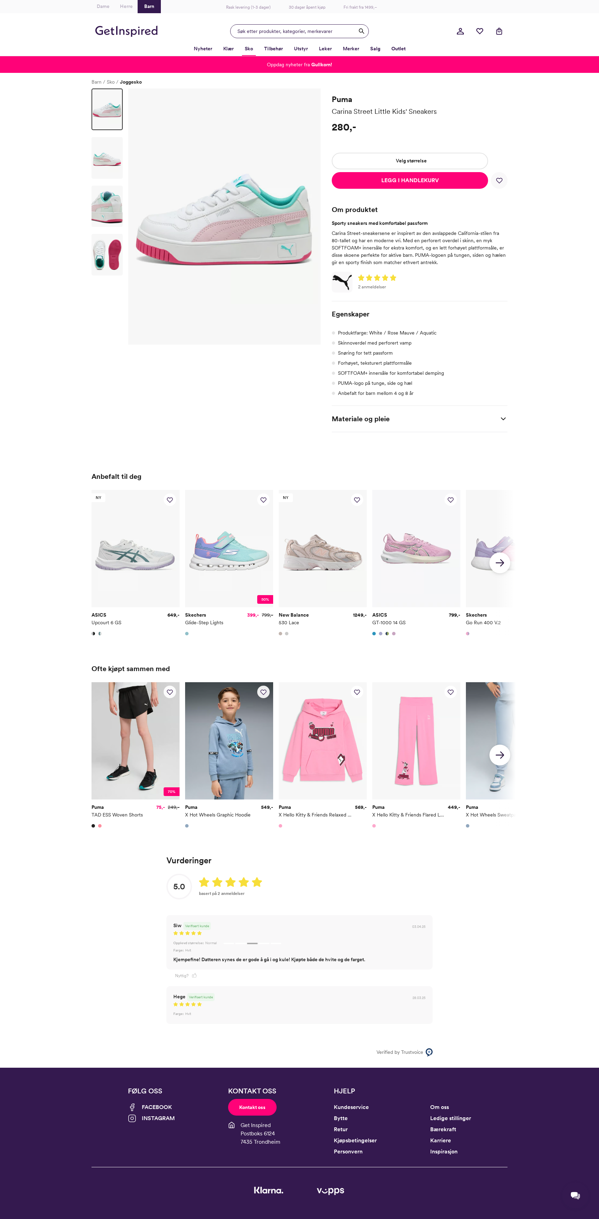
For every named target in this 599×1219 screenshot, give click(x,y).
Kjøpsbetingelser (355, 1140)
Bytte (341, 1118)
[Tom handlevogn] (499, 31)
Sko (111, 82)
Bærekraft (443, 1129)
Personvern (348, 1151)
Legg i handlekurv (410, 180)
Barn (97, 82)
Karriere (440, 1140)
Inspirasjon (444, 1151)
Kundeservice (351, 1107)
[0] (480, 31)
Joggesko (131, 82)
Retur (341, 1129)
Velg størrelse (411, 160)
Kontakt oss (252, 1107)
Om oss (439, 1107)
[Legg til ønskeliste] (499, 180)
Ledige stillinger (450, 1118)
